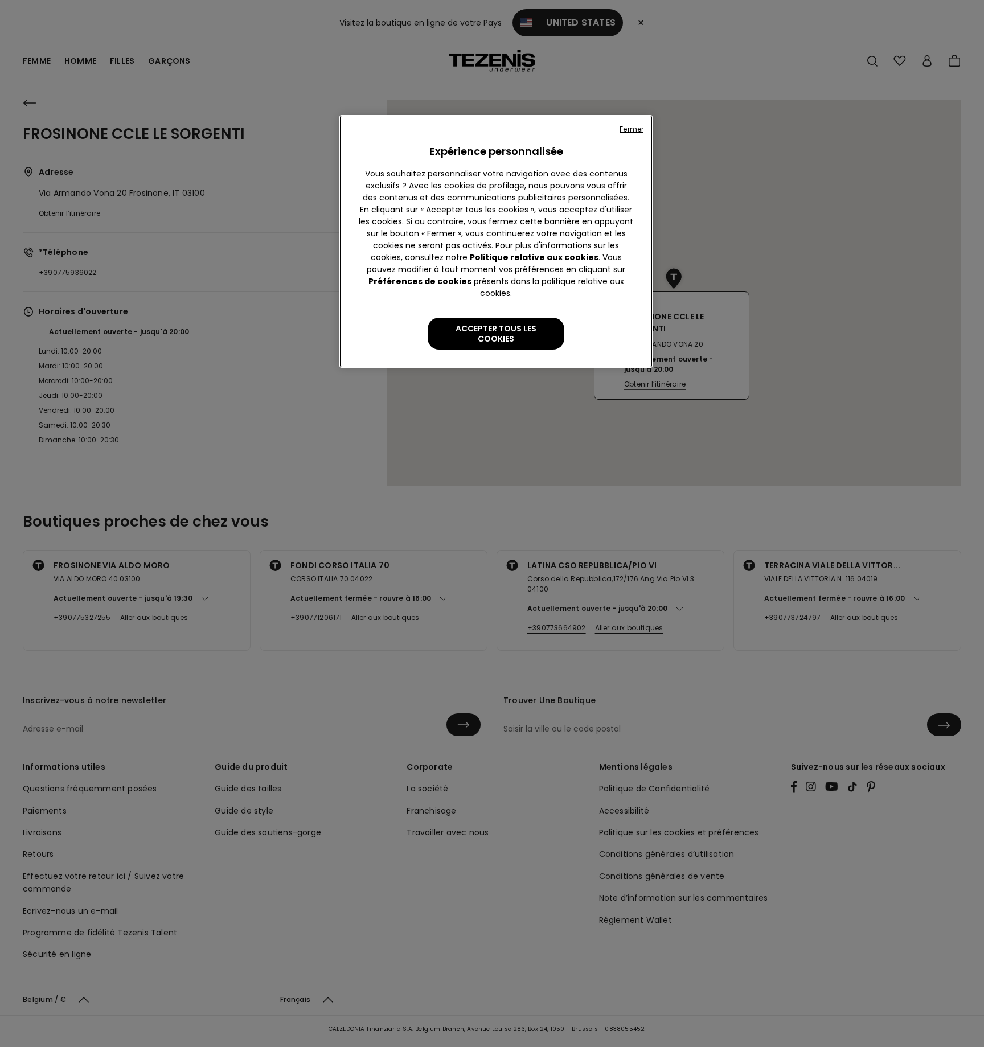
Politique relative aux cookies (534, 257)
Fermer (631, 129)
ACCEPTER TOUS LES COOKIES (496, 333)
